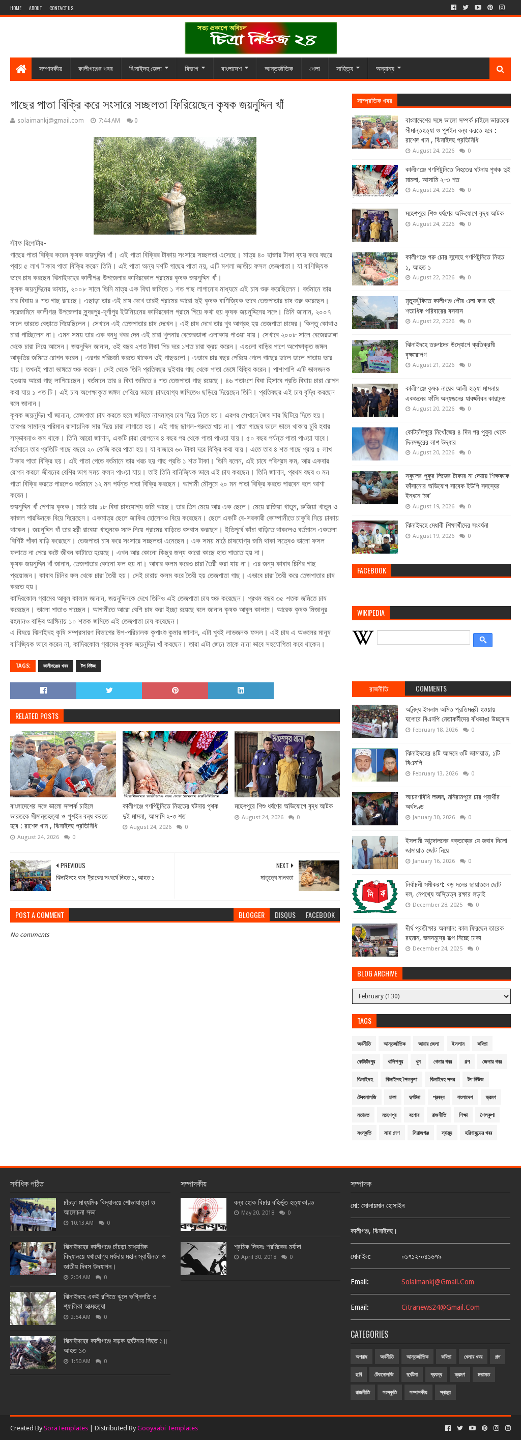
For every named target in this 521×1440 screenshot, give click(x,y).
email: (360, 1282)
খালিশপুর (395, 1061)
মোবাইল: (361, 1256)
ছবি (359, 1374)
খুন (418, 1061)
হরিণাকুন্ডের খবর (478, 1133)
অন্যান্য (385, 68)
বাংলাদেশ (231, 68)
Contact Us (61, 8)
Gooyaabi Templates (167, 1428)
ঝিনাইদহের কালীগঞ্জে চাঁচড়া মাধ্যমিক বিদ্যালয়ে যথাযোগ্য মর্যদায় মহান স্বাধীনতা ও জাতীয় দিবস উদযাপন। (115, 1257)
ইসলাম (458, 1044)
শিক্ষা (463, 1115)
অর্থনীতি (364, 1044)
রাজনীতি (439, 1115)
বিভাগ (191, 68)
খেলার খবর (442, 1061)
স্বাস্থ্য (447, 1133)
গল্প (467, 1061)
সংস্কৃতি (364, 1133)
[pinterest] (490, 7)
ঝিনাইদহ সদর (442, 1079)
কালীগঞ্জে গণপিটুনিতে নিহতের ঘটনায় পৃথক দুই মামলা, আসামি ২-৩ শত (170, 811)
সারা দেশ (392, 1133)
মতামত (363, 1115)
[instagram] (502, 7)
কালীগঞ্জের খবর (95, 68)
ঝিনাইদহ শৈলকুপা (401, 1079)
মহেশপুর (389, 1115)
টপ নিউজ (88, 666)
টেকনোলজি (367, 1097)
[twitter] (465, 7)
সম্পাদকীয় (50, 68)
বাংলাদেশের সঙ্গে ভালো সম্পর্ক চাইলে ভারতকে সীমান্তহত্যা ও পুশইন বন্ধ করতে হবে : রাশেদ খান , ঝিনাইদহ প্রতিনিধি (59, 816)
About (35, 8)
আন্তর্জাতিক (279, 68)
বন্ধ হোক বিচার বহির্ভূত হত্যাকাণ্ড (274, 1202)
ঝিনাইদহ (365, 1079)
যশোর (414, 1115)
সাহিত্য (344, 68)
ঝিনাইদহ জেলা (145, 68)
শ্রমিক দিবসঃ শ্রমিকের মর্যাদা (267, 1247)
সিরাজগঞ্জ (421, 1133)
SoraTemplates (66, 1428)
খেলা (314, 68)
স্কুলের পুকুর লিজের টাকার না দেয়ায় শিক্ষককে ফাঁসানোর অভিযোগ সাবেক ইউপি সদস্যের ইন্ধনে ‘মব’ (457, 486)
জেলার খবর (492, 1061)
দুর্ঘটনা (414, 1097)
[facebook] (453, 7)
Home (15, 8)
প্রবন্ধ (439, 1097)
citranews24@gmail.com (440, 1307)
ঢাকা (392, 1097)
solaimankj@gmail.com (437, 1282)
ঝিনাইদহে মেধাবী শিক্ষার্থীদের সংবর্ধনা (447, 525)
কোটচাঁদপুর (366, 1061)
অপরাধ (361, 1356)
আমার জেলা (428, 1044)
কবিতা (482, 1044)
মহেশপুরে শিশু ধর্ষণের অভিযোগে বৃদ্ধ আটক (284, 806)
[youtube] (478, 7)
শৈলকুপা (487, 1115)
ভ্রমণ (491, 1097)
